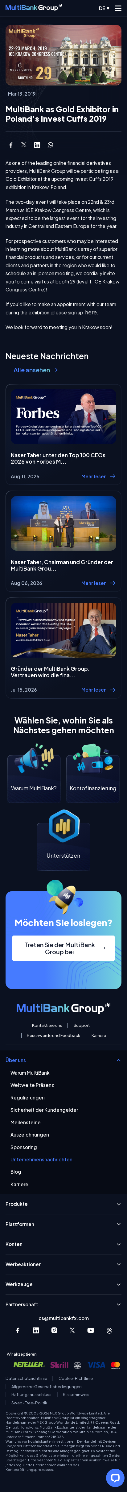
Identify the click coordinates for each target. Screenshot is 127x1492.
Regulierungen (27, 1097)
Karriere (99, 1035)
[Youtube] (90, 1330)
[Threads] (109, 1330)
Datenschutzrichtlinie (26, 1378)
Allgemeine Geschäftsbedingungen (46, 1386)
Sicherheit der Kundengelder (44, 1110)
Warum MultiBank (30, 1073)
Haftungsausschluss (31, 1394)
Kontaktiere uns (47, 1025)
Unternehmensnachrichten (41, 1159)
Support (82, 1025)
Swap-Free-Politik (29, 1402)
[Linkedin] (36, 1330)
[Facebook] (17, 1330)
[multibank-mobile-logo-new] (34, 8)
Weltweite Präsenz (32, 1085)
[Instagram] (54, 1330)
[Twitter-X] (72, 1330)
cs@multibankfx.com (64, 1318)
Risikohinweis (76, 1394)
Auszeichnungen (29, 1134)
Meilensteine (25, 1122)
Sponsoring (23, 1147)
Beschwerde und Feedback (53, 1035)
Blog (15, 1172)
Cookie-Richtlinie (76, 1378)
